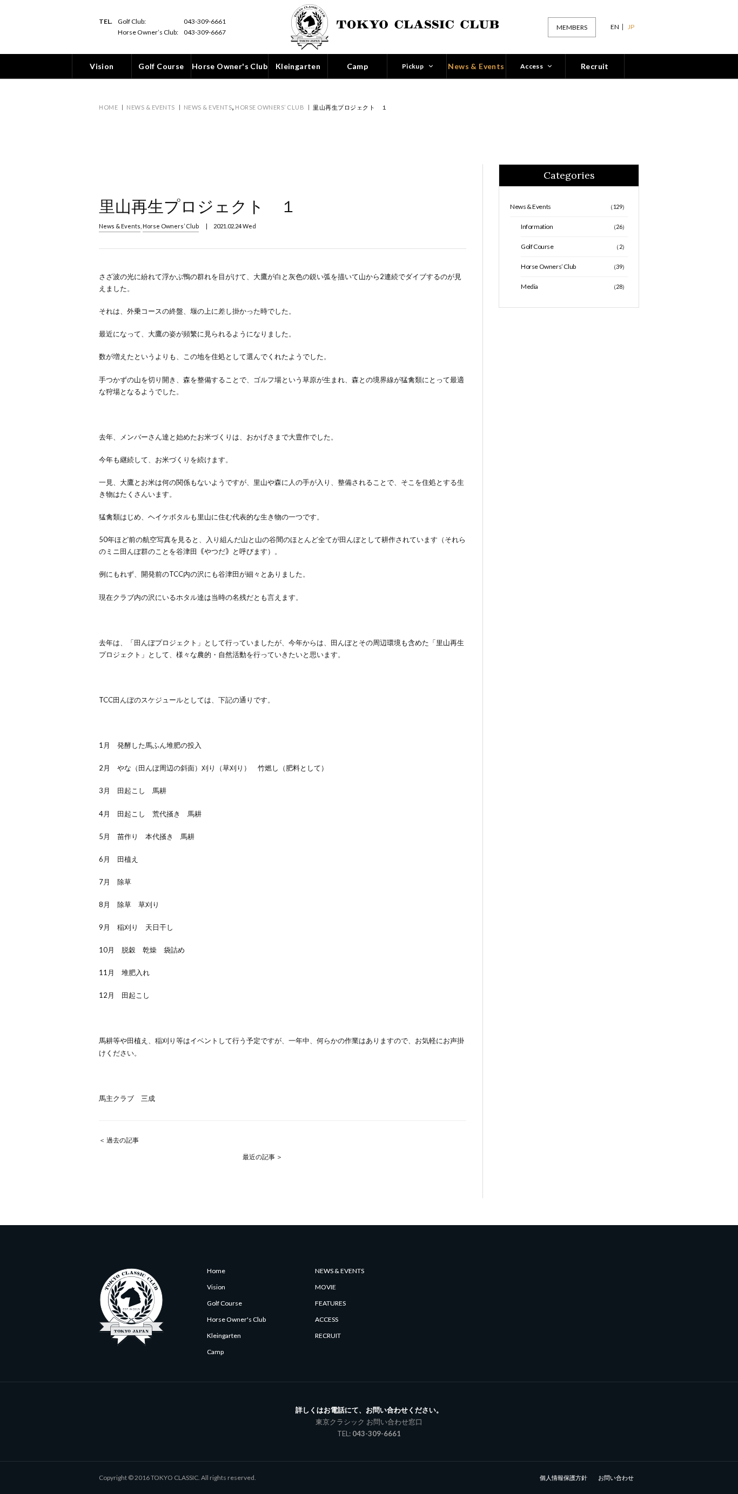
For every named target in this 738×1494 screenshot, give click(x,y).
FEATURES (330, 1303)
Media (574, 286)
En (614, 27)
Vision (216, 1287)
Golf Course (574, 246)
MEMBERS (571, 27)
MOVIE (325, 1287)
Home (108, 107)
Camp (215, 1352)
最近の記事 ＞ (263, 1157)
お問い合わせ (616, 1477)
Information (574, 226)
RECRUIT (328, 1335)
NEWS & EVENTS (339, 1271)
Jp (631, 27)
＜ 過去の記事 (119, 1140)
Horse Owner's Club (236, 1319)
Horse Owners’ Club (269, 107)
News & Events (150, 107)
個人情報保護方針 (563, 1477)
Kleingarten (224, 1335)
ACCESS (326, 1319)
